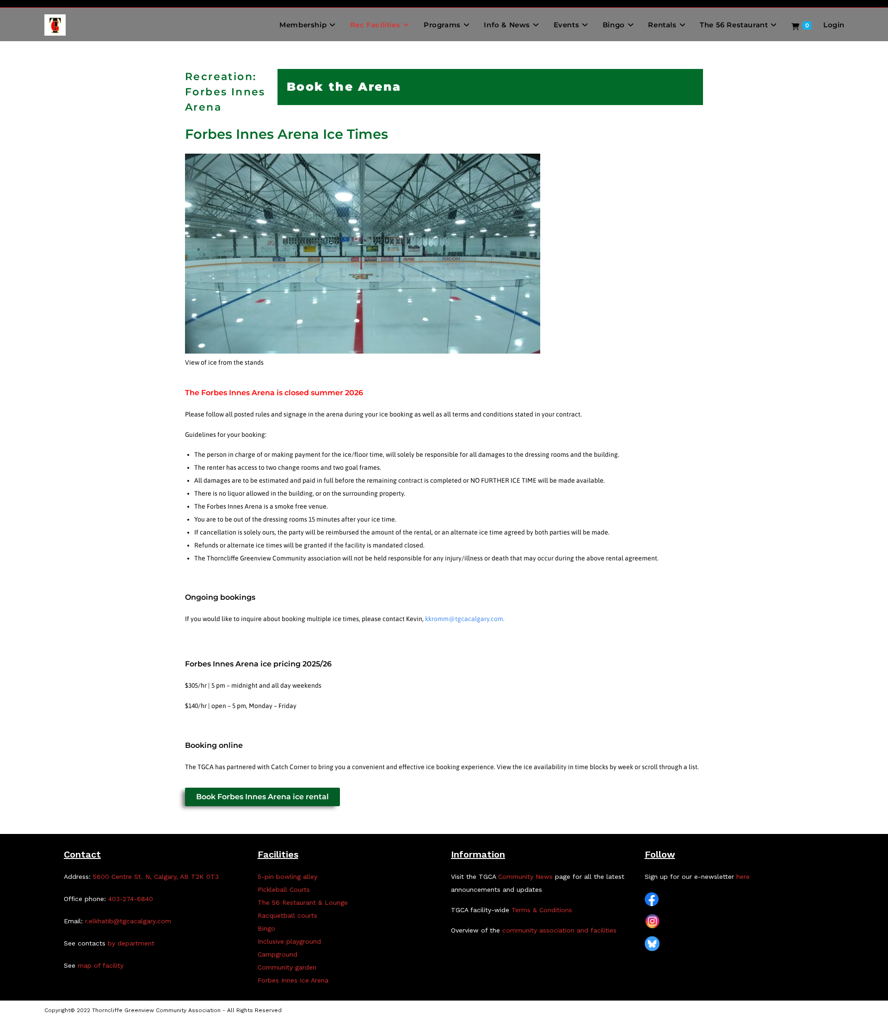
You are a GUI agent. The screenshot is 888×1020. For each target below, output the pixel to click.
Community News (525, 876)
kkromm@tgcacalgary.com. (465, 618)
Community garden (287, 967)
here (743, 876)
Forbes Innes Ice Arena (293, 980)
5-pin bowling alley (287, 876)
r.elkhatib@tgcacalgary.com (128, 921)
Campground (277, 954)
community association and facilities (559, 930)
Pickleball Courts (284, 889)
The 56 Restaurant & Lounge (303, 902)
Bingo (266, 928)
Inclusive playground (289, 941)
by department (131, 943)
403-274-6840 (130, 898)
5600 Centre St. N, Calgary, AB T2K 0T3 (156, 876)
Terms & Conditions (542, 910)
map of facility (100, 965)
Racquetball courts (287, 915)
